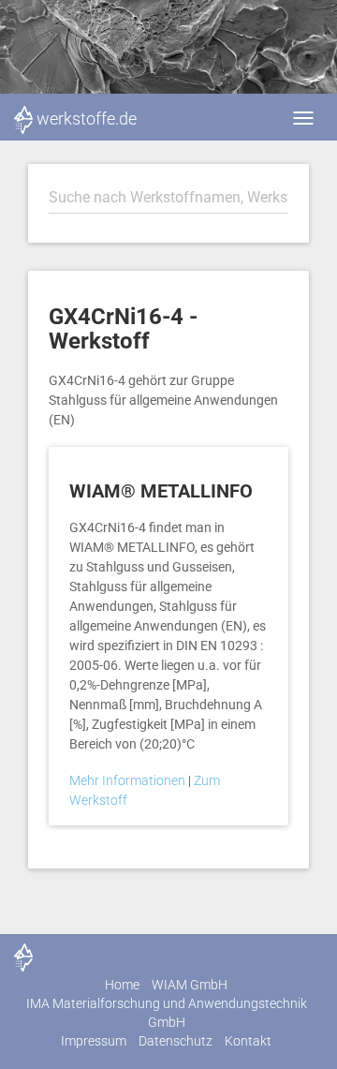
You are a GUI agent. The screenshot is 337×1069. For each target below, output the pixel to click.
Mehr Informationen (128, 780)
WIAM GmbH (189, 984)
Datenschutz (175, 1040)
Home (122, 984)
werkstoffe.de (87, 118)
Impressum (93, 1040)
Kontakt (248, 1040)
